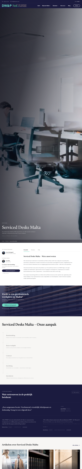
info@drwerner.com (15, 1)
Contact (76, 5)
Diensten (55, 5)
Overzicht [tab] (26, 249)
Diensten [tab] (33, 249)
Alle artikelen (75, 445)
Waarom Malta (46, 5)
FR (79, 1)
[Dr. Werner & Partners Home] (14, 5)
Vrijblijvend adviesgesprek (10, 305)
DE (75, 1)
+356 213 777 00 (6, 1)
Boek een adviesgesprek (10, 270)
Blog (69, 5)
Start (39, 5)
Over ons (62, 5)
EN (76, 1)
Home (3, 241)
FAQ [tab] (39, 249)
